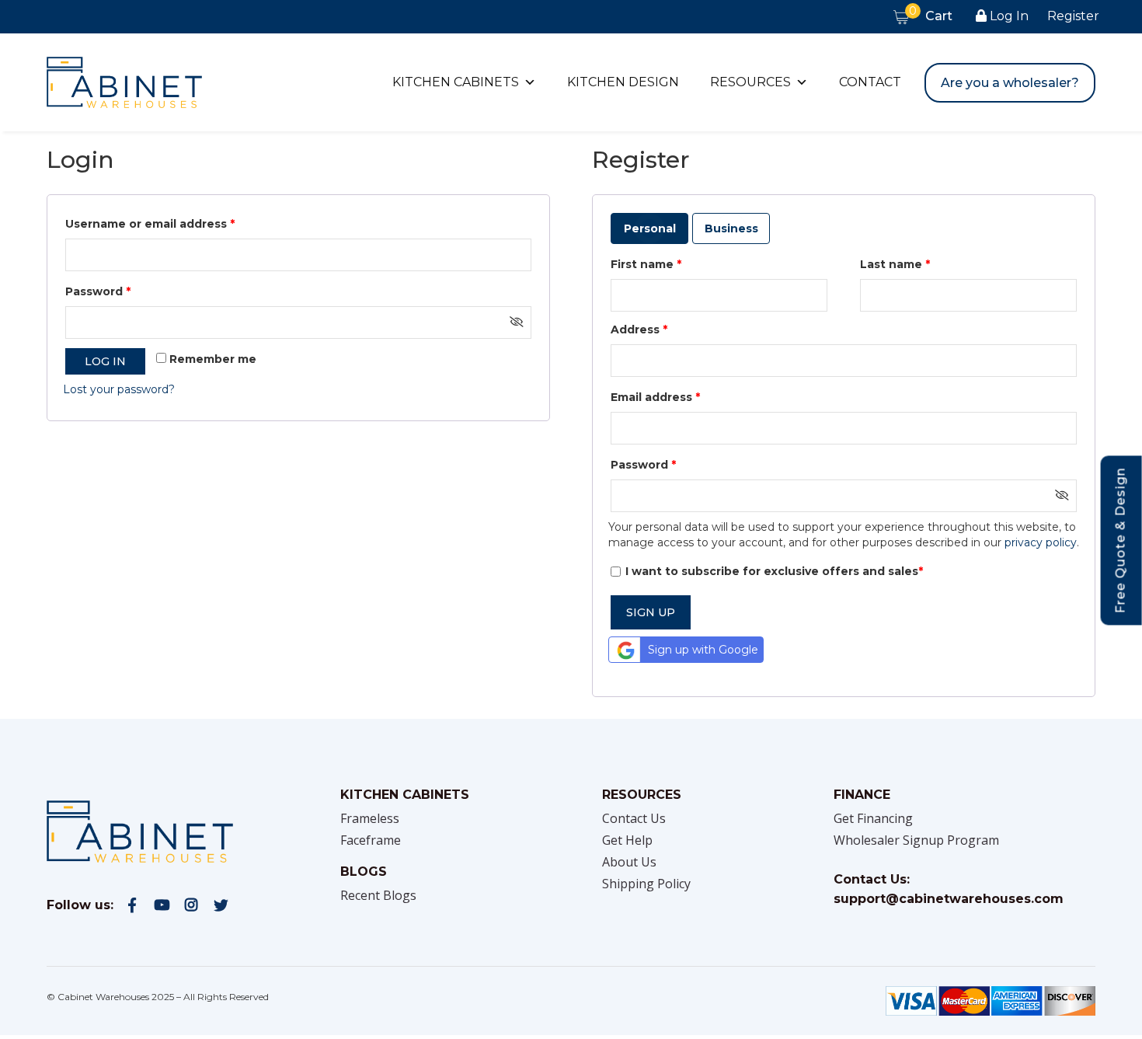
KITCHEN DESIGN (623, 82)
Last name (895, 264)
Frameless (369, 818)
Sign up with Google (703, 650)
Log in (105, 361)
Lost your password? (119, 389)
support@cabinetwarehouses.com (949, 898)
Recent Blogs (378, 895)
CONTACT (870, 82)
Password (98, 291)
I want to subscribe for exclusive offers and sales (774, 571)
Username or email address (150, 224)
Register (1073, 16)
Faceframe (370, 840)
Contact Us (634, 818)
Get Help (627, 840)
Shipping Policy (646, 883)
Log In (1008, 16)
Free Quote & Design (1120, 540)
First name (646, 264)
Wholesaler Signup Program (916, 840)
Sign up (650, 612)
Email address (655, 397)
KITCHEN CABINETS (455, 82)
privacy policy (1040, 542)
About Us (629, 861)
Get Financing (873, 818)
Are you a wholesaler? (1010, 82)
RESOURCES (750, 82)
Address (639, 329)
